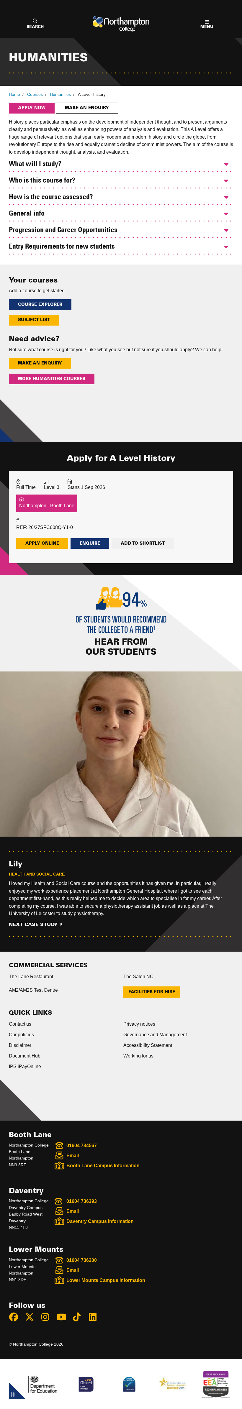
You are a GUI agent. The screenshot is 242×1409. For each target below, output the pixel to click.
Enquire (90, 543)
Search (35, 27)
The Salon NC (138, 976)
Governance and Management (155, 1034)
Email (72, 1155)
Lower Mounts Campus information (105, 1280)
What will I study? (35, 164)
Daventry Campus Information (100, 1221)
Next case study (33, 924)
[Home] (121, 24)
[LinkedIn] (95, 1318)
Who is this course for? (42, 180)
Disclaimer (20, 1045)
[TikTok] (79, 1318)
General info (27, 213)
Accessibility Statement (147, 1045)
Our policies (21, 1034)
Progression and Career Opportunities (63, 230)
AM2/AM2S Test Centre (33, 990)
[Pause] (12, 1395)
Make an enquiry (87, 108)
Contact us (20, 1024)
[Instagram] (47, 1318)
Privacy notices (139, 1024)
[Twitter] (32, 1318)
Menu (206, 27)
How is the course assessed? (51, 197)
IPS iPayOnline (25, 1066)
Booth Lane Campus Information (103, 1165)
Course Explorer (40, 305)
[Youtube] (63, 1318)
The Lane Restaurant (31, 976)
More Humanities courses (51, 379)
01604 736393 (81, 1201)
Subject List (34, 320)
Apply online (42, 543)
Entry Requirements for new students (62, 246)
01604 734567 (81, 1145)
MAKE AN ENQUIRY (40, 363)
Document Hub (24, 1055)
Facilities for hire (151, 992)
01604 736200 (81, 1260)
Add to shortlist (143, 543)
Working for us (138, 1055)
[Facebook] (16, 1318)
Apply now (31, 108)
